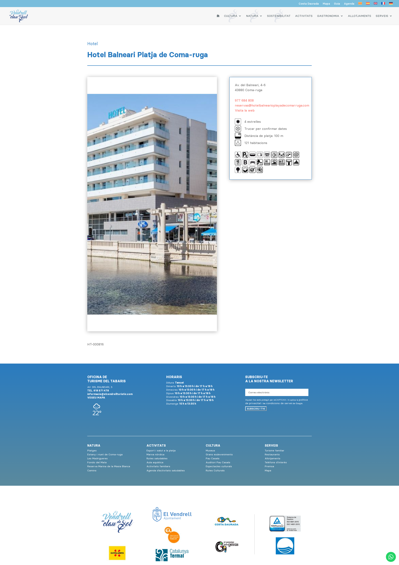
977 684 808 (244, 100)
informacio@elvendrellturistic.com (110, 394)
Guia (337, 3)
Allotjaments (359, 16)
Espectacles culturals (219, 466)
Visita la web (245, 110)
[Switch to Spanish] (368, 4)
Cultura (230, 16)
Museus (210, 450)
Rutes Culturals (215, 470)
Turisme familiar (274, 450)
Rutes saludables (157, 458)
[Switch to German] (391, 4)
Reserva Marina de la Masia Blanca (108, 466)
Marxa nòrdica (155, 454)
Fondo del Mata (97, 462)
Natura (252, 16)
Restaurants (272, 454)
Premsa (269, 466)
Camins (91, 470)
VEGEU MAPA (96, 397)
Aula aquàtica (155, 462)
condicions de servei (279, 403)
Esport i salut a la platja (161, 450)
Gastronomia (328, 16)
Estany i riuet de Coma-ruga (105, 454)
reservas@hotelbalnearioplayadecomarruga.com (272, 105)
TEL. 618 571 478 (98, 390)
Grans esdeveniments (219, 454)
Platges (92, 450)
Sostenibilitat (279, 16)
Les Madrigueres (97, 458)
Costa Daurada (309, 3)
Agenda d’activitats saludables (166, 470)
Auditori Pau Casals (218, 462)
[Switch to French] (383, 4)
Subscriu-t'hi (256, 408)
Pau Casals (212, 458)
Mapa (326, 3)
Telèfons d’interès (276, 462)
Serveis (382, 16)
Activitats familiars (158, 466)
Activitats (304, 16)
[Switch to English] (375, 4)
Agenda (349, 3)
